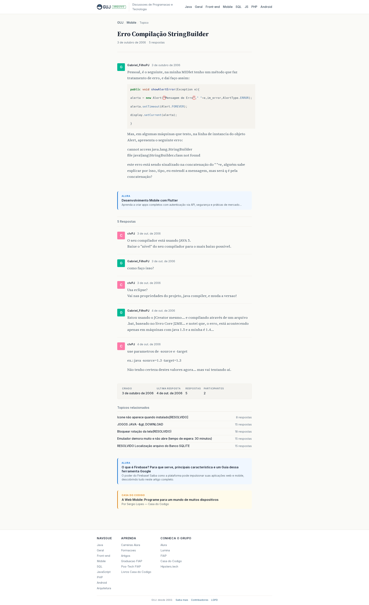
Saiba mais (182, 599)
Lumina (165, 550)
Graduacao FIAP (131, 561)
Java (188, 7)
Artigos (125, 556)
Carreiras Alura (130, 545)
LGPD (214, 599)
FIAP (163, 556)
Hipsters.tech (169, 566)
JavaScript (104, 572)
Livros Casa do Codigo (136, 572)
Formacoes (128, 550)
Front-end (103, 556)
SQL (239, 7)
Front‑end (213, 7)
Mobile (228, 7)
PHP (254, 7)
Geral (199, 7)
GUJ (120, 22)
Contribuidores (199, 599)
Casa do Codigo (171, 561)
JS (246, 7)
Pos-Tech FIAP (131, 566)
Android (266, 7)
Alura (163, 545)
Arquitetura (104, 588)
